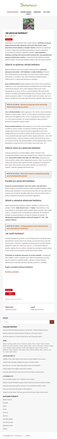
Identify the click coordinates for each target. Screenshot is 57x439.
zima (50, 350)
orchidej (45, 346)
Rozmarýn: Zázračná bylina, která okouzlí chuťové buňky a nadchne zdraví (23, 372)
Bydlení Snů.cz (9, 356)
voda (19, 350)
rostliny (46, 348)
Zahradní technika (8, 422)
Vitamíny (15, 350)
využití (23, 350)
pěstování (31, 348)
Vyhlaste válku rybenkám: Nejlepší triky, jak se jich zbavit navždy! (21, 362)
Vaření (10, 350)
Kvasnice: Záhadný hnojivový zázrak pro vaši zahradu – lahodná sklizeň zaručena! (25, 330)
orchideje (50, 346)
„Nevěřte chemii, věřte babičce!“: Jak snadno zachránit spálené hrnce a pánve (24, 359)
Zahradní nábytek (8, 419)
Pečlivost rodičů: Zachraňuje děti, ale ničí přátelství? (17, 389)
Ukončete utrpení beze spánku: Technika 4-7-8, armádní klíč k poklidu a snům (24, 386)
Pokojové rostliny (11, 348)
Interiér (5, 346)
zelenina (46, 350)
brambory (9, 343)
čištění (11, 352)
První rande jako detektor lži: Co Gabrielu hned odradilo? (19, 379)
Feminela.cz (8, 376)
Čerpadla (5, 403)
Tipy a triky (46, 12)
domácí (30, 343)
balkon (4, 343)
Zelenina (20, 299)
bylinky (15, 343)
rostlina (41, 348)
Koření (21, 346)
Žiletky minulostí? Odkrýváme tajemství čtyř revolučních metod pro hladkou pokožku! (26, 382)
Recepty (28, 14)
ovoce (4, 348)
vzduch (27, 350)
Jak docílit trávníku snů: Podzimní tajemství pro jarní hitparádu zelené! (22, 336)
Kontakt (27, 435)
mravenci (34, 346)
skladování (5, 350)
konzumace (16, 346)
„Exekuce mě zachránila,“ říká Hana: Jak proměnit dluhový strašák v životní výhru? (25, 392)
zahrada (32, 350)
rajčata (36, 348)
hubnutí (47, 343)
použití (23, 348)
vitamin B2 (22, 246)
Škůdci (15, 352)
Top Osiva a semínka (12, 272)
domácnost (24, 343)
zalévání (37, 350)
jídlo (11, 346)
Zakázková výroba (8, 425)
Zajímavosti (37, 12)
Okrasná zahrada (25, 12)
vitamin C (30, 246)
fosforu (18, 248)
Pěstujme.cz (18, 435)
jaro (8, 346)
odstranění (40, 346)
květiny (25, 346)
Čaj (3, 352)
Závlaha (5, 429)
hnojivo (43, 343)
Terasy (4, 409)
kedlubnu (17, 84)
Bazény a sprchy (7, 399)
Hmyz (33, 343)
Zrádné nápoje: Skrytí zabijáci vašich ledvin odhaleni (17, 369)
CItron (19, 343)
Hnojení (38, 343)
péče (27, 348)
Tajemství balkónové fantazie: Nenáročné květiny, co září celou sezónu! (22, 333)
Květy (29, 346)
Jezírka (4, 406)
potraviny (18, 348)
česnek (7, 352)
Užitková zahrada (12, 12)
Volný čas (5, 412)
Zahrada (5, 416)
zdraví (41, 350)
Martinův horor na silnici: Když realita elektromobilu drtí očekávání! (21, 365)
